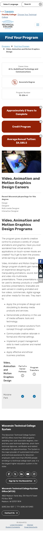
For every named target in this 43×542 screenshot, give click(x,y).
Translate (9, 11)
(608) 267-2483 (27, 507)
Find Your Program (21, 46)
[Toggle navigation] (37, 24)
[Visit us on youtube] (27, 474)
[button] (40, 107)
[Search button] (40, 4)
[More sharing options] (40, 280)
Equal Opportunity (30, 527)
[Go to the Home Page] (8, 25)
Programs (6, 46)
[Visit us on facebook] (8, 474)
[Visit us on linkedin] (21, 474)
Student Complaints (13, 527)
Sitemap (30, 525)
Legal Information (16, 525)
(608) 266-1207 (8, 507)
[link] (40, 261)
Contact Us (10, 513)
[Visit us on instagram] (34, 474)
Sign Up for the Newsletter (21, 481)
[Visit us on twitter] (15, 474)
